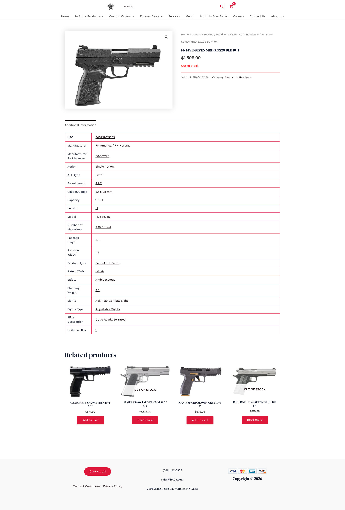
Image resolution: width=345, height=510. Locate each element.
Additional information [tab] (80, 125)
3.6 (97, 290)
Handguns (222, 34)
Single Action (104, 166)
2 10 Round (103, 227)
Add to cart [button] (90, 420)
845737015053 (105, 137)
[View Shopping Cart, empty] (231, 6)
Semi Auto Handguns (245, 34)
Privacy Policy (112, 486)
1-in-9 (99, 271)
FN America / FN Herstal (112, 145)
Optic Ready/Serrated (110, 319)
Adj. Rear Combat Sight (111, 300)
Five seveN (102, 216)
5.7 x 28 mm (103, 191)
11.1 (97, 252)
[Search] (221, 6)
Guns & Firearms (202, 34)
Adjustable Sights (107, 309)
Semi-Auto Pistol (107, 263)
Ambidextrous (105, 279)
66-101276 (102, 156)
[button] (102, 16)
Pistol (99, 175)
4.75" (98, 183)
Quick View (90, 394)
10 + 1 (99, 200)
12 (96, 208)
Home (185, 34)
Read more (145, 420)
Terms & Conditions (86, 486)
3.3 (97, 240)
